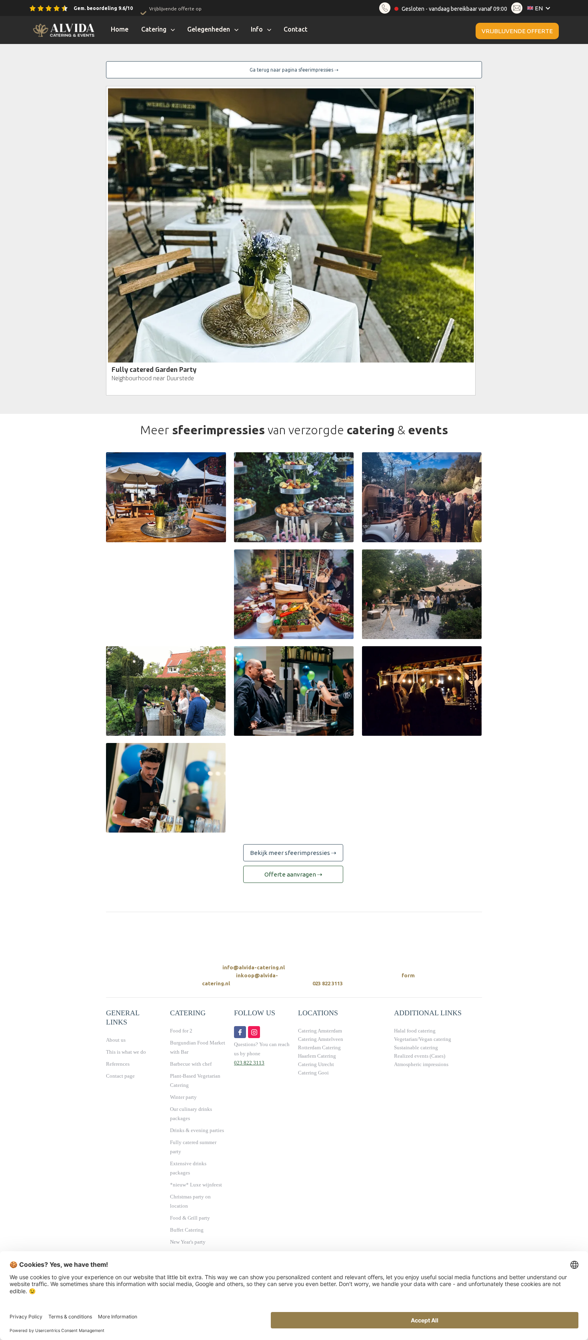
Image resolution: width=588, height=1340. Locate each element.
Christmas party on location (190, 1201)
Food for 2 (181, 1031)
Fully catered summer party (193, 1146)
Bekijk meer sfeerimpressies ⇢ (293, 852)
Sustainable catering (416, 1047)
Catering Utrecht (316, 1064)
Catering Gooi (313, 1073)
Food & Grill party (190, 1218)
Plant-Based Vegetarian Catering (195, 1080)
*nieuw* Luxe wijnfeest (196, 1185)
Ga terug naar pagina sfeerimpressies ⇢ (294, 69)
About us (116, 1040)
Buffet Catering (187, 1230)
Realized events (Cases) (419, 1056)
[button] (540, 8)
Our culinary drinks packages (191, 1113)
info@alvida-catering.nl (253, 967)
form (408, 975)
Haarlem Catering (317, 1056)
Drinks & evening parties (197, 1130)
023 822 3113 (327, 983)
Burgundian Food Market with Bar (197, 1047)
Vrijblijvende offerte (517, 31)
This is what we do (126, 1052)
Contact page (120, 1076)
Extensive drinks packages (188, 1168)
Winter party (183, 1097)
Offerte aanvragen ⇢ (293, 874)
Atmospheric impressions (421, 1064)
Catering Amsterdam (320, 1031)
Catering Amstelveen (320, 1039)
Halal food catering (415, 1031)
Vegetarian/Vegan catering (422, 1039)
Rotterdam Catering (319, 1047)
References (118, 1064)
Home (119, 29)
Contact (296, 29)
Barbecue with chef (191, 1064)
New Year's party (188, 1242)
